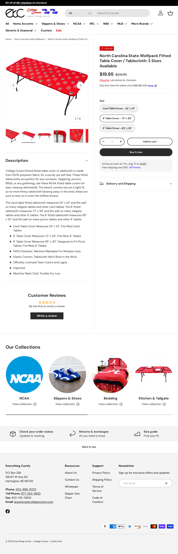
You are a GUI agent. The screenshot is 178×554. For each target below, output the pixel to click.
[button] (170, 13)
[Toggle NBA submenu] (112, 24)
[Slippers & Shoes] (67, 374)
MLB (120, 23)
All (7, 23)
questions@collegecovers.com (33, 502)
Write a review (47, 316)
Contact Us (72, 479)
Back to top (89, 446)
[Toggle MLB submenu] (126, 24)
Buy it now (136, 152)
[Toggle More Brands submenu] (151, 24)
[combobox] (107, 13)
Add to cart (150, 141)
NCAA (77, 23)
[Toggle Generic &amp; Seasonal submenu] (35, 30)
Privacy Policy (101, 473)
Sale (59, 30)
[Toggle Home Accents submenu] (36, 24)
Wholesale (71, 486)
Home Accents (23, 23)
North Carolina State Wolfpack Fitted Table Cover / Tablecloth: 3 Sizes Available (69, 39)
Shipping (104, 80)
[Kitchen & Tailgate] (153, 374)
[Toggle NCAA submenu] (84, 24)
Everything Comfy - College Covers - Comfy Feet (38, 541)
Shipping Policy (102, 479)
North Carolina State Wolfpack (30, 39)
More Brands (140, 23)
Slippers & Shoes (53, 23)
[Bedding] (110, 374)
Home (8, 39)
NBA (106, 23)
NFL (92, 23)
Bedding (111, 398)
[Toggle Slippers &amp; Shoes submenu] (68, 24)
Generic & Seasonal (19, 30)
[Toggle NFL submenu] (98, 24)
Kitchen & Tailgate (154, 398)
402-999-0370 (26, 489)
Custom (46, 30)
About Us (71, 473)
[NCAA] (24, 374)
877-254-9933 (31, 493)
